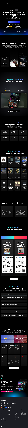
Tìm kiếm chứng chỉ (13, 278)
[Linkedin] (5, 407)
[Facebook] (8, 407)
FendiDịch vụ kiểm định (12, 3)
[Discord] (7, 407)
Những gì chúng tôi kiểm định (4, 3)
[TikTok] (3, 407)
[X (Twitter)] (10, 407)
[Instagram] (1, 407)
